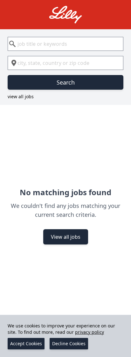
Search (66, 82)
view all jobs (21, 96)
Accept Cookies (26, 343)
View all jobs (65, 236)
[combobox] (65, 44)
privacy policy (89, 332)
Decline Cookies (69, 343)
